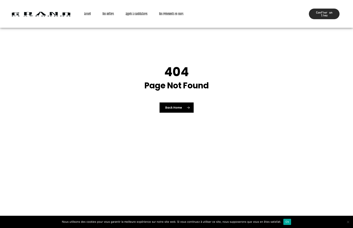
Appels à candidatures (136, 14)
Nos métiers (108, 14)
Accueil (87, 14)
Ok (287, 221)
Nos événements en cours (171, 14)
